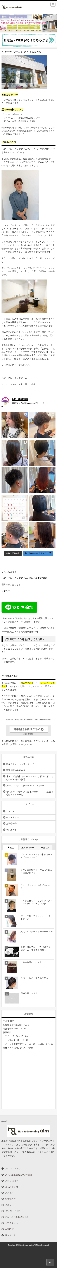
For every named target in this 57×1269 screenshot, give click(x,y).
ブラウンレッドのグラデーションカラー (25, 785)
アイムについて (12, 1168)
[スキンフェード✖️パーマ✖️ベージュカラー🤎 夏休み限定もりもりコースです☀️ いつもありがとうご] (42, 425)
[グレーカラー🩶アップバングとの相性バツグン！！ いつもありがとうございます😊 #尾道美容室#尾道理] (15, 535)
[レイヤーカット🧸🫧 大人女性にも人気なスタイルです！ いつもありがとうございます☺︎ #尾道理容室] (42, 535)
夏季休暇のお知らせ (15, 770)
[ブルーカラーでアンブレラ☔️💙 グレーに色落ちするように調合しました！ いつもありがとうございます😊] (42, 508)
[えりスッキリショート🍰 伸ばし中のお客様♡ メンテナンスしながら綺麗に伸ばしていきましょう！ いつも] (42, 453)
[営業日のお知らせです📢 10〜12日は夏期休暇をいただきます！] (15, 508)
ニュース (10, 811)
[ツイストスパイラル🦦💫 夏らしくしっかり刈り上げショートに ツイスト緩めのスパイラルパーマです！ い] (15, 480)
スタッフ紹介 (11, 1180)
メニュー (9, 1205)
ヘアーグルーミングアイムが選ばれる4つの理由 (24, 578)
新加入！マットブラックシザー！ (22, 764)
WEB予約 (9, 1229)
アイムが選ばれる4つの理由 (18, 1174)
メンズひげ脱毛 (12, 1211)
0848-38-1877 (20, 1028)
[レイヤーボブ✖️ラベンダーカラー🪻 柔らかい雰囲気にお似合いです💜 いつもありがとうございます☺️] (15, 425)
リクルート (7, 591)
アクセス (9, 1193)
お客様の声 (11, 823)
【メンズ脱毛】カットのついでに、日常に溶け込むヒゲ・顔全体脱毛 (29, 778)
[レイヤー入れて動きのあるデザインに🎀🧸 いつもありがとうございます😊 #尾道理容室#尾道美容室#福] (15, 453)
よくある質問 (11, 1187)
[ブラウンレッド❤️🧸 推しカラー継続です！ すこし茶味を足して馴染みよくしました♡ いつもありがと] (42, 480)
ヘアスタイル (12, 817)
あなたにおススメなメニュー (19, 1217)
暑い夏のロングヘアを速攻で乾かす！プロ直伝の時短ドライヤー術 (29, 793)
